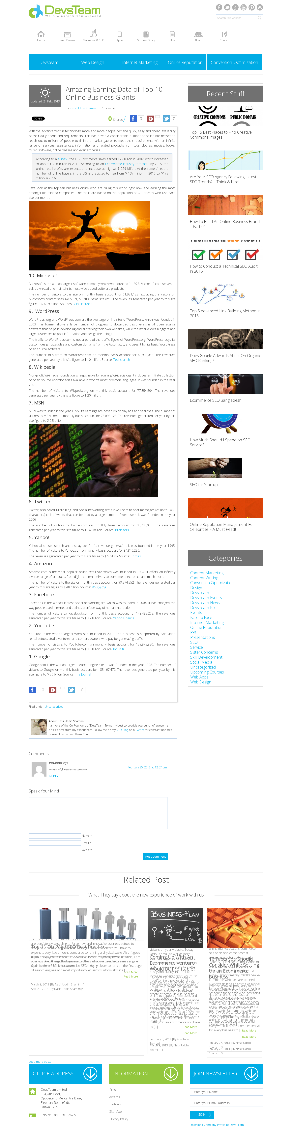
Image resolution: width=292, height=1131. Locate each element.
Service (196, 647)
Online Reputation (185, 62)
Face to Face (201, 617)
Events (196, 612)
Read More (131, 976)
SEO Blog (122, 730)
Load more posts (40, 1061)
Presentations (202, 637)
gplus (150, 118)
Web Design (67, 40)
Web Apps (199, 677)
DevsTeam (78, 14)
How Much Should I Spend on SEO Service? (220, 442)
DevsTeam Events (206, 597)
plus (235, 7)
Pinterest (251, 7)
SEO (194, 642)
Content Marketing (206, 572)
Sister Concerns (204, 652)
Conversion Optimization (234, 62)
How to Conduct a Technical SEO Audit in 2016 (224, 268)
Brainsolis (122, 530)
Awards (114, 1097)
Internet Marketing (140, 62)
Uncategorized (54, 706)
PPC (193, 632)
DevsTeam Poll (203, 607)
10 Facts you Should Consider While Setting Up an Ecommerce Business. (234, 967)
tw (227, 7)
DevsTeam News (205, 602)
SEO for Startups (204, 484)
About (198, 40)
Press (113, 1090)
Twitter (166, 118)
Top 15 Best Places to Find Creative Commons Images (221, 134)
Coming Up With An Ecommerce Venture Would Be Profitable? (172, 962)
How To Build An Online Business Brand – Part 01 (225, 224)
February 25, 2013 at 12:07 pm (147, 767)
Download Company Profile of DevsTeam (217, 1125)
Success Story (146, 40)
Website (87, 850)
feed (260, 7)
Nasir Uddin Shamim (83, 108)
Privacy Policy (118, 1119)
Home (41, 40)
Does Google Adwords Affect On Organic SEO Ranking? (225, 358)
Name (86, 836)
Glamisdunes (83, 304)
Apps (120, 40)
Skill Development (206, 657)
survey (62, 159)
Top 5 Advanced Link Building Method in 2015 (225, 313)
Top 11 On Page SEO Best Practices (69, 946)
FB (133, 118)
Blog (172, 40)
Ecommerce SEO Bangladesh (216, 400)
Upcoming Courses (207, 672)
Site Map (115, 1111)
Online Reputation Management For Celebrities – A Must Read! (222, 527)
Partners (115, 1104)
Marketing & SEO (93, 40)
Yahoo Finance (123, 618)
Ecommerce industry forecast (127, 164)
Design (196, 587)
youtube (243, 7)
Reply (53, 776)
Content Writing (204, 577)
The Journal (83, 674)
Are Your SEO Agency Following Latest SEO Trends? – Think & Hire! (223, 179)
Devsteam (49, 62)
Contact (225, 40)
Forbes (136, 556)
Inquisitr (118, 649)
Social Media (201, 662)
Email (85, 843)
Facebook (219, 7)
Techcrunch (121, 359)
